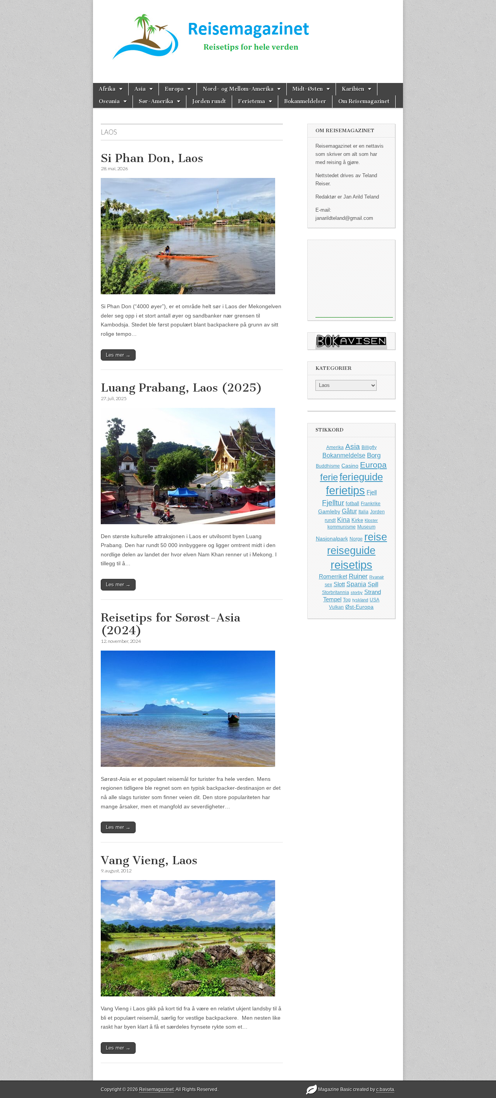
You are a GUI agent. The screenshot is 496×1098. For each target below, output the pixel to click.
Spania (356, 584)
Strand (372, 592)
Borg (374, 455)
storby (357, 592)
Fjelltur (333, 503)
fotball (352, 503)
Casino (349, 466)
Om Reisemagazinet (363, 101)
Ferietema (251, 101)
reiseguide (351, 550)
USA (374, 600)
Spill (373, 584)
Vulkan (336, 606)
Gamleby (329, 511)
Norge (356, 538)
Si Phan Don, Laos (152, 158)
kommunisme (341, 527)
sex (328, 584)
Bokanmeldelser (305, 101)
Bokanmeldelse (343, 455)
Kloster (371, 520)
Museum (366, 527)
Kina (343, 519)
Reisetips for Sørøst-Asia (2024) (170, 624)
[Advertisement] (354, 279)
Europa (174, 89)
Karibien (353, 89)
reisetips (351, 564)
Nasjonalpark (332, 538)
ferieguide (361, 477)
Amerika (335, 447)
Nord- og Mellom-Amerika (238, 89)
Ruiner (358, 576)
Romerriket (333, 576)
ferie (329, 477)
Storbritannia (335, 592)
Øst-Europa (359, 607)
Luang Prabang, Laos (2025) (181, 388)
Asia (140, 89)
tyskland (360, 599)
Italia (363, 511)
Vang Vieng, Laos (149, 860)
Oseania (109, 101)
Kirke (357, 520)
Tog (347, 599)
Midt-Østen (308, 89)
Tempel (332, 599)
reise (375, 537)
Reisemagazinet (156, 1089)
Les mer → (118, 355)
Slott (339, 584)
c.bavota (385, 1089)
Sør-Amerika (156, 101)
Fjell (372, 492)
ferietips (345, 490)
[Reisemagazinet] (248, 34)
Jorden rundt (209, 101)
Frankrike (371, 503)
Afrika (107, 89)
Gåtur (349, 511)
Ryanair (376, 577)
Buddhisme (328, 466)
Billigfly (369, 447)
